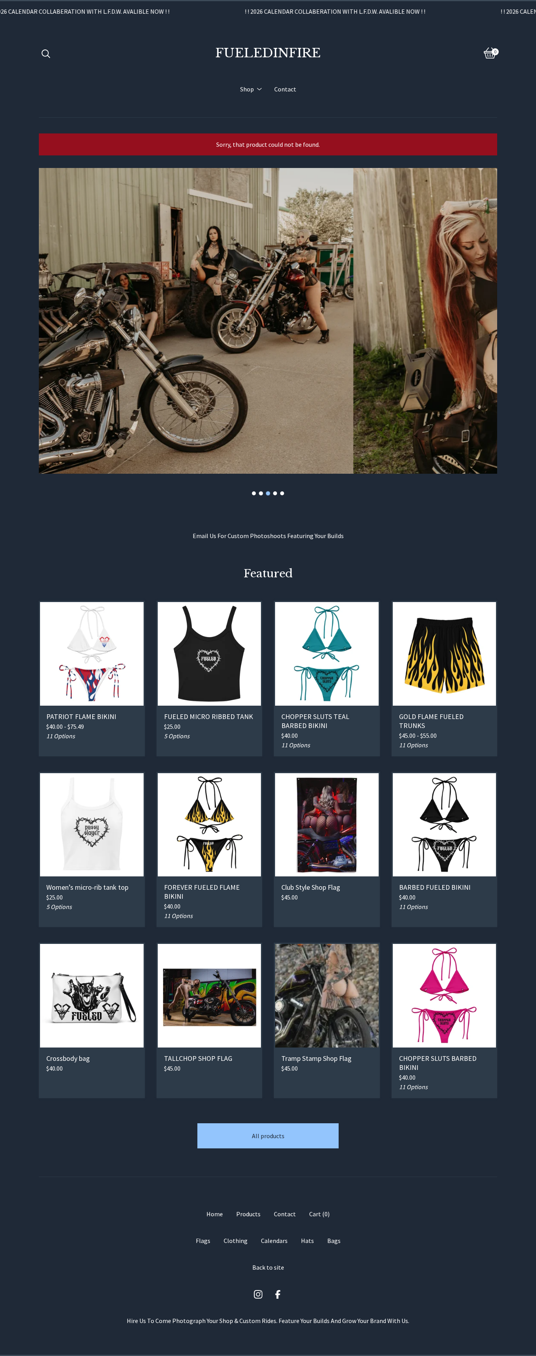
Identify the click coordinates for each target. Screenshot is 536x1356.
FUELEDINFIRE (268, 53)
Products (248, 1214)
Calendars (274, 1241)
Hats (307, 1241)
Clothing (236, 1241)
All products (268, 1136)
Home (214, 1214)
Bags (334, 1241)
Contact (285, 89)
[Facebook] (278, 1294)
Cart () (319, 1214)
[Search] (46, 53)
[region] (268, 11)
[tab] (254, 493)
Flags (203, 1241)
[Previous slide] (50, 321)
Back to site (268, 1267)
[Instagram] (258, 1294)
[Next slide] (486, 321)
